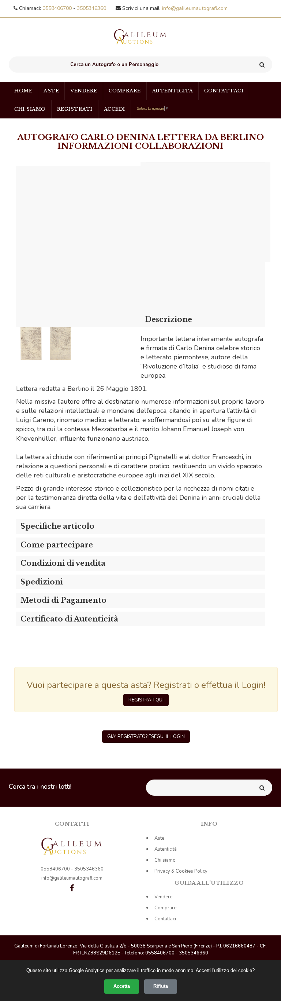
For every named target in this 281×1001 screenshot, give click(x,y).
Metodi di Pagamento (63, 600)
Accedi (114, 109)
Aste (51, 91)
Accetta (121, 986)
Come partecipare (56, 544)
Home (23, 91)
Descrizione (168, 319)
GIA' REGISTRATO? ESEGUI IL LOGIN (146, 736)
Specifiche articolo (57, 526)
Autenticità (172, 91)
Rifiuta (160, 986)
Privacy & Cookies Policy (180, 871)
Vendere (83, 91)
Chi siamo (30, 109)
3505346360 (91, 8)
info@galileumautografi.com (195, 8)
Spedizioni (41, 582)
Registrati (75, 109)
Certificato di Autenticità (69, 619)
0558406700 (57, 8)
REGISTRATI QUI (146, 700)
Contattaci (223, 91)
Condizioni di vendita (62, 563)
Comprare (125, 91)
